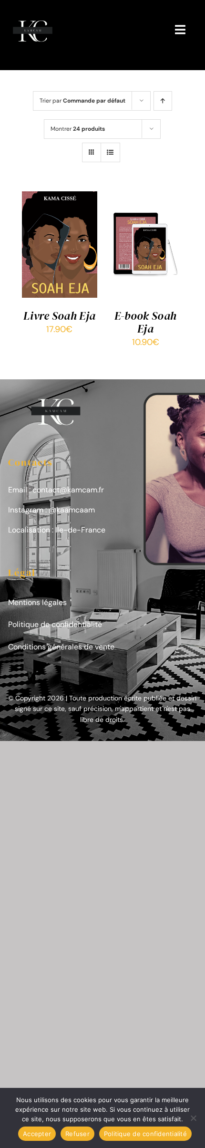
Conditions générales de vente (61, 647)
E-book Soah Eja (145, 322)
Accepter (37, 1134)
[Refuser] (193, 1118)
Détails (43, 257)
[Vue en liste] (110, 152)
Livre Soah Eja (59, 316)
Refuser (77, 1134)
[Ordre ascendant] (163, 101)
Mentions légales (37, 602)
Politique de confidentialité (55, 624)
